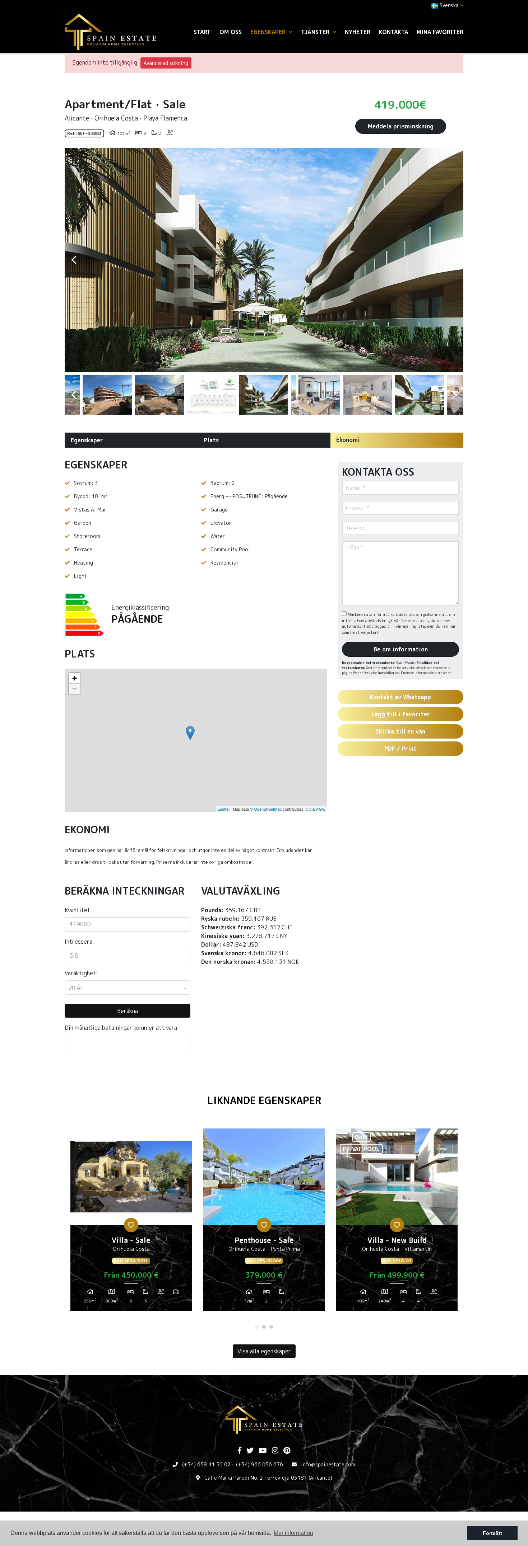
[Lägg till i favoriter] (131, 1225)
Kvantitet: (78, 910)
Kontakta (393, 32)
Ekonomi (348, 440)
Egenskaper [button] (268, 32)
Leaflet (224, 809)
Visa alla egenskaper (264, 1351)
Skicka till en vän (400, 731)
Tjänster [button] (316, 32)
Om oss (230, 32)
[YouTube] (263, 1451)
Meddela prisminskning (401, 126)
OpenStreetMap (268, 809)
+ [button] (74, 678)
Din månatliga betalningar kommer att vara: (122, 1028)
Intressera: (79, 942)
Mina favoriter (440, 32)
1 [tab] (257, 1327)
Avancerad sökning (166, 63)
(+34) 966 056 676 (259, 1464)
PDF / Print (400, 749)
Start (202, 32)
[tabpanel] (131, 1222)
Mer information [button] (293, 1533)
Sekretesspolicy (416, 620)
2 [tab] (264, 1327)
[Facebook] (239, 1451)
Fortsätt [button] (492, 1533)
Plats (211, 440)
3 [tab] (271, 1327)
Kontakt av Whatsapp (400, 697)
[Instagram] (275, 1451)
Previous (74, 260)
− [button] (74, 688)
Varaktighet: (81, 973)
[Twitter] (250, 1451)
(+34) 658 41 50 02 (206, 1464)
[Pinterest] (286, 1451)
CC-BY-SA (315, 809)
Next (454, 260)
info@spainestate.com (328, 1464)
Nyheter (357, 32)
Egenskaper (87, 440)
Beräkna (127, 1011)
